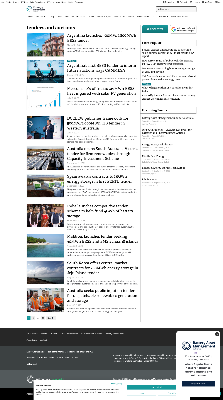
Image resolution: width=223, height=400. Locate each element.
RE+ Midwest (149, 179)
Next (49, 318)
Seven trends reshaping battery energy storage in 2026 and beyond (168, 70)
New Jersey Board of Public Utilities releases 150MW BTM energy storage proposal (167, 62)
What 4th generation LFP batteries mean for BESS (167, 89)
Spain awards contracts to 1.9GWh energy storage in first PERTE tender (99, 179)
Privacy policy (116, 383)
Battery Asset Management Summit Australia (168, 118)
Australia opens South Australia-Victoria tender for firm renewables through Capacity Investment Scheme (103, 153)
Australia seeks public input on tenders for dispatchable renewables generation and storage (102, 295)
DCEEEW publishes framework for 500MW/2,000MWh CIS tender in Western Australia (97, 123)
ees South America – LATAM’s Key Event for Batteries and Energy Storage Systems (167, 131)
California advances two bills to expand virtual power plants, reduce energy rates (169, 78)
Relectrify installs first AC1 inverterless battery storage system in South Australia (168, 97)
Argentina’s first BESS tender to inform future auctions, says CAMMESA (101, 68)
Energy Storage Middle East (158, 144)
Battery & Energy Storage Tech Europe (163, 167)
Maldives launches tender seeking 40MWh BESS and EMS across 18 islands (103, 239)
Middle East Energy (153, 156)
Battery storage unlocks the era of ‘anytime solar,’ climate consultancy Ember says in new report (168, 53)
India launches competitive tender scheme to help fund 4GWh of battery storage (100, 211)
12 (43, 318)
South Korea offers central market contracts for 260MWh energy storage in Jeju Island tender (102, 268)
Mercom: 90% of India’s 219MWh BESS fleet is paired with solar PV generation (101, 91)
